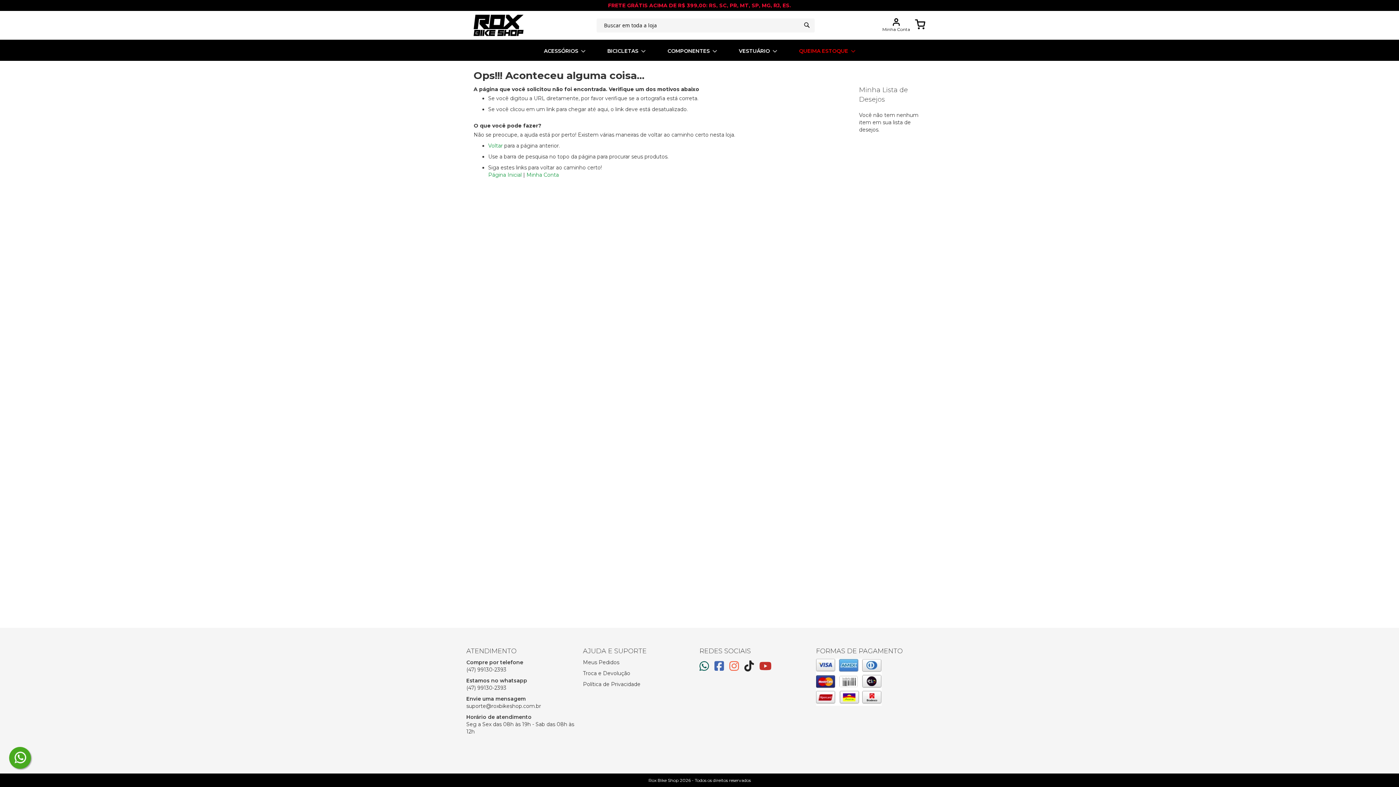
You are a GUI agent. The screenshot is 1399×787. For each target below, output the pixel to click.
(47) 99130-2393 (486, 669)
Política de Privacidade (611, 684)
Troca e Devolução (606, 673)
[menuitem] (564, 51)
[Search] (807, 25)
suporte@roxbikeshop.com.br (503, 706)
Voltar (495, 145)
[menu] (699, 51)
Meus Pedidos (601, 662)
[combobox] (705, 25)
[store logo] (499, 25)
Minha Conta (542, 175)
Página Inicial (505, 175)
